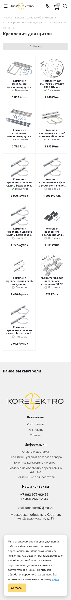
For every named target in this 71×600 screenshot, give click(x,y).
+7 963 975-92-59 (34, 495)
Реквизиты (35, 430)
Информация (36, 444)
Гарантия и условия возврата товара (35, 457)
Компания (35, 417)
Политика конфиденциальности (36, 462)
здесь (55, 579)
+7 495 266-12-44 (34, 499)
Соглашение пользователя (36, 477)
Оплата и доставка (35, 451)
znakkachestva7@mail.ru (35, 508)
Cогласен (17, 587)
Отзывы (35, 435)
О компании (35, 424)
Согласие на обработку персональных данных (35, 469)
